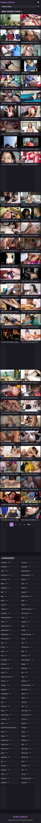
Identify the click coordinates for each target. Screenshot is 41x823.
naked (24, 588)
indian (4, 736)
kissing (5, 766)
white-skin (26, 757)
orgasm (25, 622)
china (4, 622)
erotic (4, 651)
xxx (24, 770)
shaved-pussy (27, 685)
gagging (5, 689)
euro (4, 655)
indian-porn (6, 740)
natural (25, 592)
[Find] (38, 6)
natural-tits (26, 596)
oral (24, 617)
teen (24, 706)
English (38, 2)
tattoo (25, 698)
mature (25, 579)
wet (24, 744)
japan (4, 753)
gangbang (6, 694)
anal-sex (5, 579)
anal (4, 571)
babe (4, 584)
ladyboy (5, 770)
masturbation (27, 575)
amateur (5, 562)
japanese (5, 757)
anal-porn (6, 575)
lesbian (5, 778)
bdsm (4, 600)
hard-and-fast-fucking (8, 728)
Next (29, 524)
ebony (4, 647)
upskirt (25, 723)
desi (4, 643)
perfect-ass (26, 647)
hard (4, 723)
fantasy (5, 685)
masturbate (26, 571)
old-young (26, 613)
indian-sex (6, 744)
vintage (25, 727)
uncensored (26, 715)
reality (25, 664)
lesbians (5, 782)
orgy (24, 626)
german (5, 706)
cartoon (5, 605)
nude (24, 605)
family (4, 681)
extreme (5, 664)
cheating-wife (7, 617)
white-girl (26, 753)
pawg (24, 639)
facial (4, 672)
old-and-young (28, 609)
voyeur (25, 736)
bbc (3, 592)
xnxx (24, 761)
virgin (24, 732)
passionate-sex (27, 634)
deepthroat (6, 630)
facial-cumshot (7, 677)
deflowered (6, 639)
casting (4, 609)
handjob (5, 719)
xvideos (25, 766)
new (24, 600)
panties (25, 630)
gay (4, 702)
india (4, 732)
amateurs (5, 567)
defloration (6, 634)
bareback (5, 588)
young (25, 774)
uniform (25, 719)
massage (25, 567)
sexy (24, 677)
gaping (5, 698)
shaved (25, 681)
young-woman (27, 778)
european (5, 660)
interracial (6, 749)
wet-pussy (26, 749)
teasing (25, 702)
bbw (4, 596)
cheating (5, 613)
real (24, 651)
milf (24, 584)
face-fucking (7, 668)
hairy (4, 711)
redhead (25, 668)
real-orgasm (27, 660)
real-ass (25, 655)
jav (3, 761)
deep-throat (6, 626)
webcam (25, 740)
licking (25, 562)
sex (24, 672)
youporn (25, 782)
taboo (24, 694)
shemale (25, 689)
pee (24, 643)
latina (4, 774)
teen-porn (26, 711)
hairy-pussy (6, 715)
